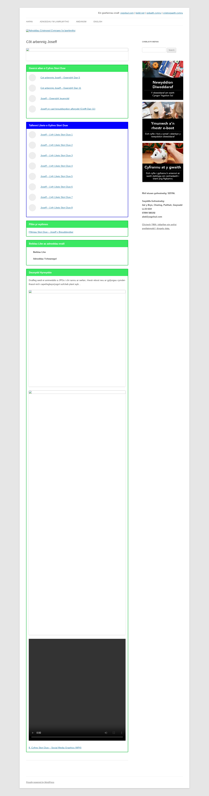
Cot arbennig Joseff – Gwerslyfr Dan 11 (60, 88)
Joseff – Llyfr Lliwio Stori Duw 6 (56, 187)
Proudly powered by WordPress (40, 782)
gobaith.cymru (153, 13)
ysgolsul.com (127, 13)
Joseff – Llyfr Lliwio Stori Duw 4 (56, 166)
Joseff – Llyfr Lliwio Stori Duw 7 (56, 197)
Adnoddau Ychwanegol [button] (45, 259)
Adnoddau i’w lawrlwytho (54, 22)
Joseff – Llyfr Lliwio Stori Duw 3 (56, 155)
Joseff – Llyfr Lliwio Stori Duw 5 (56, 176)
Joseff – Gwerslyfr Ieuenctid (54, 98)
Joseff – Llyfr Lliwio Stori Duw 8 (56, 207)
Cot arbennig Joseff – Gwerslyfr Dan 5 (60, 77)
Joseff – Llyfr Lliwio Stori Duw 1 (56, 134)
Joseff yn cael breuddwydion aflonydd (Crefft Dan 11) (67, 109)
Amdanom (81, 22)
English (98, 22)
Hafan (29, 22)
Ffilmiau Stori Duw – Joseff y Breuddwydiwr (51, 232)
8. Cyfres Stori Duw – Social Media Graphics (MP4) (55, 747)
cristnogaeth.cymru (173, 13)
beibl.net (140, 13)
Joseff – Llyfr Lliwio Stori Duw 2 (56, 145)
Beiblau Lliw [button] (39, 252)
